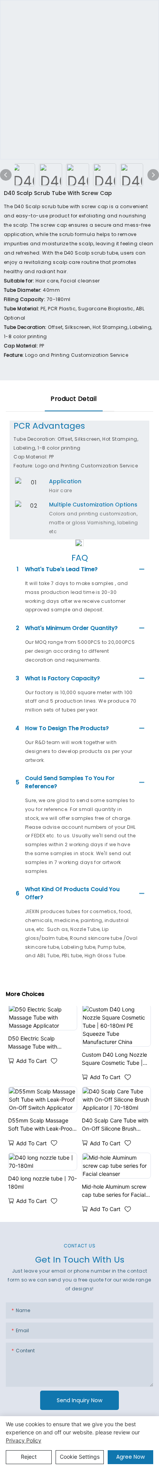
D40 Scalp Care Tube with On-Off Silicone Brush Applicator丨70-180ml (115, 1125)
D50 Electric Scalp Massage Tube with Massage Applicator (33, 1043)
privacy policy (23, 1440)
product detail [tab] (74, 398)
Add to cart (31, 1060)
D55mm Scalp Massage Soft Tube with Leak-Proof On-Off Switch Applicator (41, 1125)
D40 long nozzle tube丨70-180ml (42, 1182)
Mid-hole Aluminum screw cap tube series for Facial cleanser (114, 1191)
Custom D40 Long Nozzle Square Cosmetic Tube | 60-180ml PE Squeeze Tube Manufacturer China (114, 1059)
